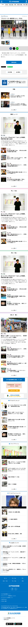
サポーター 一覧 (14, 390)
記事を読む (14, 62)
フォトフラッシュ (4, 16)
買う (15, 4)
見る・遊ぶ (11, 4)
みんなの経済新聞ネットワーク (14, 614)
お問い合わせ (4, 599)
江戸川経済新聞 (14, 2)
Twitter (15, 589)
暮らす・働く (20, 4)
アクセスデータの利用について (7, 597)
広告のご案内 (4, 601)
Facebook (12, 589)
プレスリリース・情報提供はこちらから (9, 595)
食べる (7, 4)
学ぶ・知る (25, 4)
